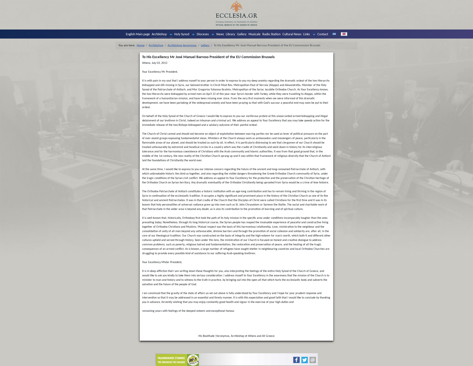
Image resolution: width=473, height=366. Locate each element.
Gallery (241, 34)
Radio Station (271, 34)
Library (230, 34)
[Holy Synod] (192, 34)
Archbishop (159, 34)
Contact (322, 34)
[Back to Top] (467, 360)
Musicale (255, 34)
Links (306, 34)
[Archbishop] (170, 34)
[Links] (313, 34)
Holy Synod (181, 34)
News (220, 34)
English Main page (138, 34)
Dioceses (203, 34)
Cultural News (292, 34)
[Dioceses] (212, 34)
